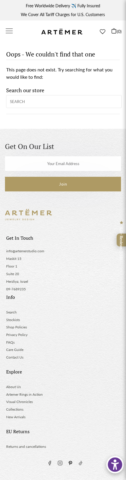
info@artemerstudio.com (25, 251)
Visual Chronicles (19, 402)
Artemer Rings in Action (24, 394)
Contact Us (14, 357)
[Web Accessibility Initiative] (115, 465)
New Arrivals (15, 417)
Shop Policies (16, 327)
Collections (14, 409)
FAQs (10, 342)
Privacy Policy (17, 334)
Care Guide (14, 349)
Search (11, 312)
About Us (13, 387)
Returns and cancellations (26, 446)
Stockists (13, 320)
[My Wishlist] (102, 32)
